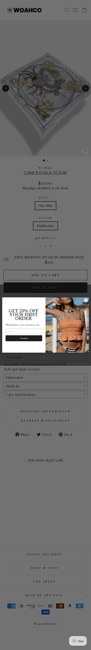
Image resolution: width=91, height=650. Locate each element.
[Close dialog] (86, 300)
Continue (24, 338)
